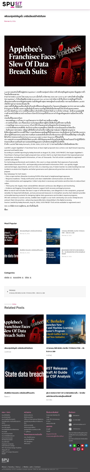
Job (31, 467)
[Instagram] (74, 449)
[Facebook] (70, 445)
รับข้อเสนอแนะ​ (76, 429)
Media (26, 467)
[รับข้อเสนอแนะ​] (70, 429)
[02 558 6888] (70, 420)
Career (48, 431)
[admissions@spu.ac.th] (70, 424)
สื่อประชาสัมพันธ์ (52, 412)
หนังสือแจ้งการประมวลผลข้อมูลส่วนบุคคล (78, 436)
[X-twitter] (78, 445)
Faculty (11, 467)
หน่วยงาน (27, 412)
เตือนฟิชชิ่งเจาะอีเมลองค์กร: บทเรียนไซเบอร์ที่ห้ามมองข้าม (31, 250)
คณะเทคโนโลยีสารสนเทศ (8, 436)
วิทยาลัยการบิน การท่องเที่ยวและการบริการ (11, 422)
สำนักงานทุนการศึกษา (29, 427)
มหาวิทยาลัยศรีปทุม (29, 439)
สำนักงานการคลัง (28, 425)
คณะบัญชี (4, 432)
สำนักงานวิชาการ (28, 415)
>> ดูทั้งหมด (27, 432)
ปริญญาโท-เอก (6, 450)
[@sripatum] (70, 415)
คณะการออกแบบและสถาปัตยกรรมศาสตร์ (7, 439)
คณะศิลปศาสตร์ (6, 425)
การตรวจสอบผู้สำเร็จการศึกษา (55, 436)
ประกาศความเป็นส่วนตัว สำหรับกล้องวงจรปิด (78, 440)
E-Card (48, 421)
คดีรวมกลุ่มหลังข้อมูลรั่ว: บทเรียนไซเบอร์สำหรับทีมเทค (31, 231)
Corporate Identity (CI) (53, 415)
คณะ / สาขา (6, 412)
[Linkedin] (86, 445)
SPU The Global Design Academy (11, 448)
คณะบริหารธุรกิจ (6, 427)
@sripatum (76, 415)
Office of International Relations (33, 419)
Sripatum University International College (8, 445)
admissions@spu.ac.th (79, 424)
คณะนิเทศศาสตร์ (6, 417)
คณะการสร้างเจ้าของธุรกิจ (8, 419)
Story (18, 467)
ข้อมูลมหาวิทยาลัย (51, 434)
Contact (37, 467)
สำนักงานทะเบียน (28, 417)
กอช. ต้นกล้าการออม (29, 437)
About (4, 467)
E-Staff (48, 429)
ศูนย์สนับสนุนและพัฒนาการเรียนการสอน (33, 422)
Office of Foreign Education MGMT (10, 453)
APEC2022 (27, 444)
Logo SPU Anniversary (53, 419)
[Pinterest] (82, 449)
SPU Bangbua (28, 441)
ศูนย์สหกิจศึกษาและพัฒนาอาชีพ (32, 430)
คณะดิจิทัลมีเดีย (6, 415)
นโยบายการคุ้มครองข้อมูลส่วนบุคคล (78, 433)
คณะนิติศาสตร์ (5, 442)
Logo (47, 417)
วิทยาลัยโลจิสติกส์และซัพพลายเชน (10, 430)
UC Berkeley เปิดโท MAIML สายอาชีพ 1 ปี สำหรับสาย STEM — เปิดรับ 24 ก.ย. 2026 (73, 232)
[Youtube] (82, 445)
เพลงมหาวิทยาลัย (50, 424)
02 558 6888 (76, 420)
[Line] (74, 445)
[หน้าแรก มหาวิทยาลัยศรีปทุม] (5, 460)
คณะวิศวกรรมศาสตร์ (7, 434)
